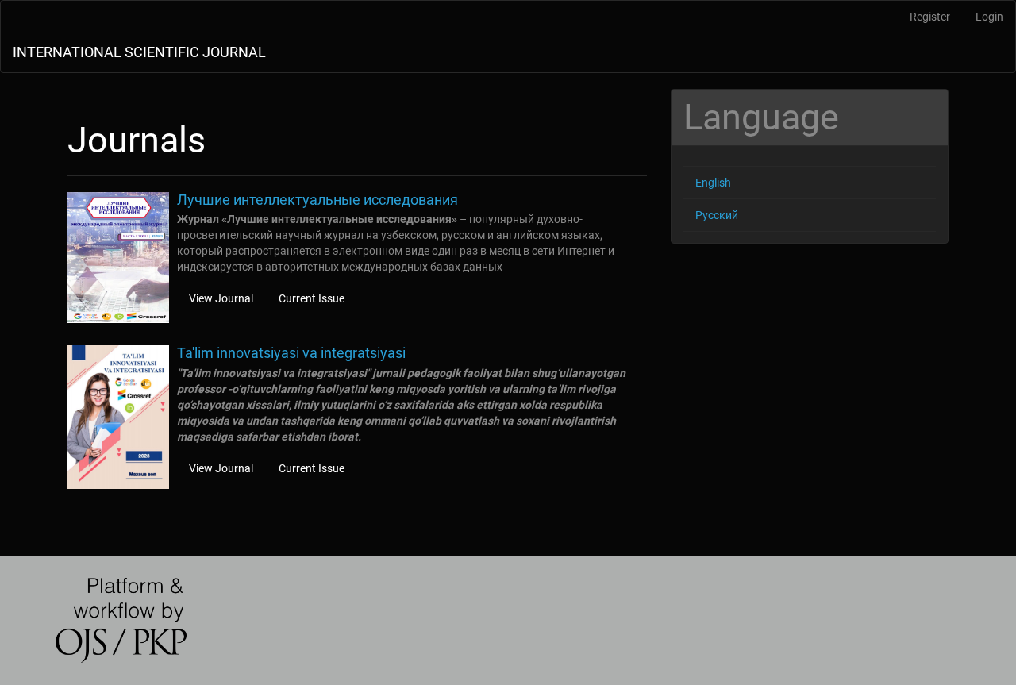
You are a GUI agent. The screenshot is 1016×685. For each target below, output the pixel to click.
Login (989, 16)
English (713, 182)
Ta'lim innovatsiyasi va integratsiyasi (291, 352)
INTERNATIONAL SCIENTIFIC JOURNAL (139, 52)
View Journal (221, 298)
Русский (716, 215)
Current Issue (311, 298)
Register (930, 16)
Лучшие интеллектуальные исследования (317, 199)
